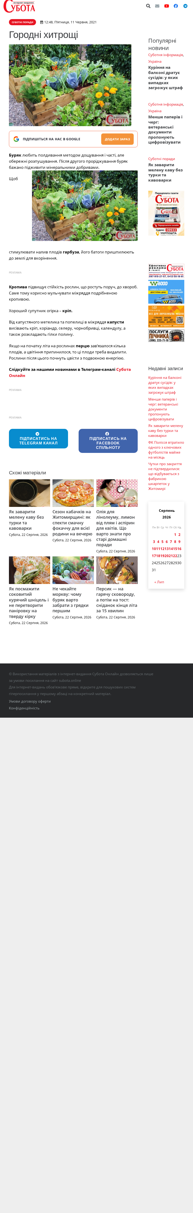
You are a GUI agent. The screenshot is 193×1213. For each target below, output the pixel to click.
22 (175, 555)
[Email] (157, 6)
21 (171, 555)
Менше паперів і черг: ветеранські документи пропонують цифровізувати (165, 129)
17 (154, 555)
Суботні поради (161, 158)
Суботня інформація (165, 54)
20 (167, 555)
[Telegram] (185, 6)
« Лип (159, 582)
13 (167, 548)
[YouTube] (166, 6)
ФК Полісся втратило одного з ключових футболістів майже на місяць (166, 450)
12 (162, 548)
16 (179, 548)
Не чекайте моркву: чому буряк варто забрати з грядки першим (70, 600)
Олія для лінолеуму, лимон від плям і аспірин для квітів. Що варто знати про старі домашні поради (115, 528)
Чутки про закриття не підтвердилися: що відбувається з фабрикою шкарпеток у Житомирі (165, 476)
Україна (154, 61)
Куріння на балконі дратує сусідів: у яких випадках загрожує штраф (165, 77)
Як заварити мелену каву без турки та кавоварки (26, 520)
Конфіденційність (24, 708)
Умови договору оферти (30, 701)
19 (162, 555)
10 (154, 548)
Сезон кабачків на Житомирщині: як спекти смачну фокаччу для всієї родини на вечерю (72, 523)
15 (175, 548)
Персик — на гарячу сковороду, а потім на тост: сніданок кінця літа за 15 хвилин (116, 600)
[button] (148, 6)
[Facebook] (176, 6)
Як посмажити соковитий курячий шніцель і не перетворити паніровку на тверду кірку (29, 602)
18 (158, 555)
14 (171, 548)
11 (158, 548)
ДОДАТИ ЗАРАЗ (117, 139)
